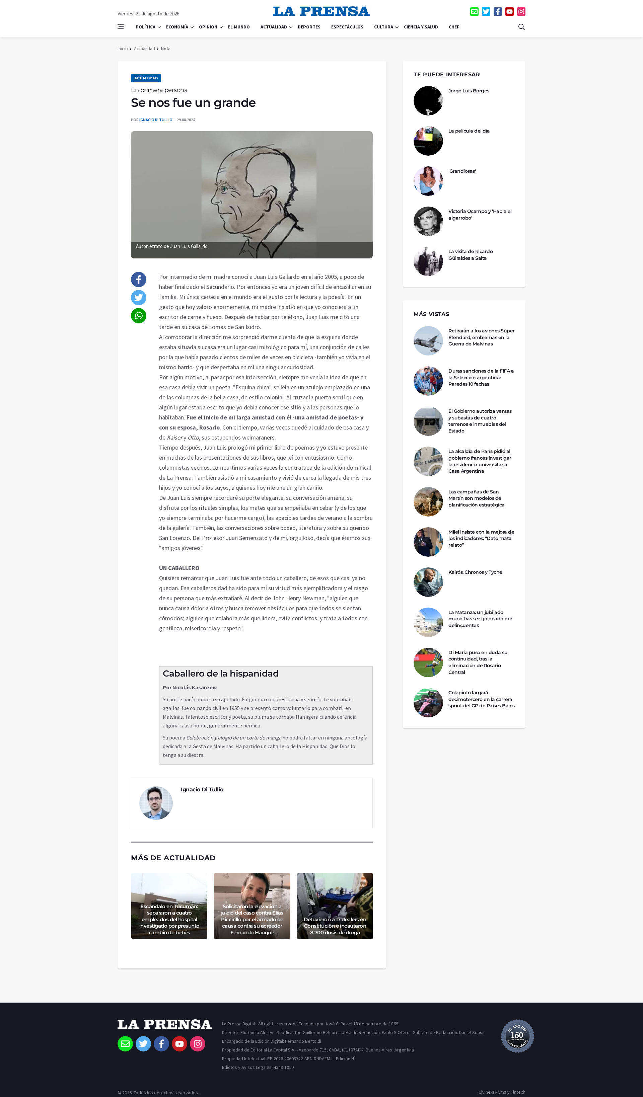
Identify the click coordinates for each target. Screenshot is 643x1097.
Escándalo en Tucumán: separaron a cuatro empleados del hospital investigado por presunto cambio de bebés (169, 919)
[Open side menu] (121, 26)
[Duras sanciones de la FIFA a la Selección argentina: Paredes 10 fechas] (428, 381)
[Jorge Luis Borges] (428, 100)
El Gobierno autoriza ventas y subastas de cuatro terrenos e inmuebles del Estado (480, 421)
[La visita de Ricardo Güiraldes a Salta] (428, 261)
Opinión (208, 27)
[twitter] (486, 11)
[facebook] (498, 11)
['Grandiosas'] (428, 181)
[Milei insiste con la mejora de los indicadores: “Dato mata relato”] (428, 542)
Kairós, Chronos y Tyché (475, 572)
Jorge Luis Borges (468, 91)
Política (145, 27)
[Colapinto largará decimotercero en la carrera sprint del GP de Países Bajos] (428, 702)
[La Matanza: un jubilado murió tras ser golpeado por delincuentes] (428, 622)
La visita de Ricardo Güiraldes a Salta (470, 254)
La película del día (469, 131)
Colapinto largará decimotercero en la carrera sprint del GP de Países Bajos (481, 699)
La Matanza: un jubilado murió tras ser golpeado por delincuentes (480, 618)
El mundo (239, 27)
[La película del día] (428, 141)
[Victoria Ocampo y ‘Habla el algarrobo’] (428, 221)
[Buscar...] (521, 27)
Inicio (123, 49)
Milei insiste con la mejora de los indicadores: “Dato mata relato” (481, 538)
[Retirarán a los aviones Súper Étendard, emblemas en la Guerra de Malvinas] (428, 341)
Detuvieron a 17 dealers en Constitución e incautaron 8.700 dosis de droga (335, 926)
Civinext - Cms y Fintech (502, 1092)
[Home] (165, 1027)
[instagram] (521, 11)
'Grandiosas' (462, 171)
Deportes (309, 27)
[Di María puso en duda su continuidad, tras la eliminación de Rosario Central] (428, 662)
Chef (454, 27)
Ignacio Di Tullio (155, 119)
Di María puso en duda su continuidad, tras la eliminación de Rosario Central (477, 662)
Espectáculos (347, 27)
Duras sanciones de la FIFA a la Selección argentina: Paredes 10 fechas (481, 377)
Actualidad (274, 27)
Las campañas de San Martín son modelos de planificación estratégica (476, 498)
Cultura (383, 27)
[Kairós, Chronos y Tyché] (428, 582)
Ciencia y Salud (421, 27)
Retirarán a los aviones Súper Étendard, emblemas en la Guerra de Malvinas (481, 337)
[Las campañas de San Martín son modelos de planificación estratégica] (428, 502)
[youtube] (509, 11)
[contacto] (474, 11)
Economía (177, 27)
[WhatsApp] (138, 315)
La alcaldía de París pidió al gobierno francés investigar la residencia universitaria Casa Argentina (479, 461)
